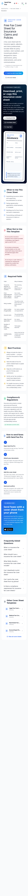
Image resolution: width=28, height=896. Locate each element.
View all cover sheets (15, 636)
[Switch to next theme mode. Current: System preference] (22, 3)
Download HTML (10, 118)
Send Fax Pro (4, 8)
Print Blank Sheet (11, 122)
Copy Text (9, 127)
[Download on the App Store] (8, 529)
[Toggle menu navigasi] (26, 3)
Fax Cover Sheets (14, 8)
